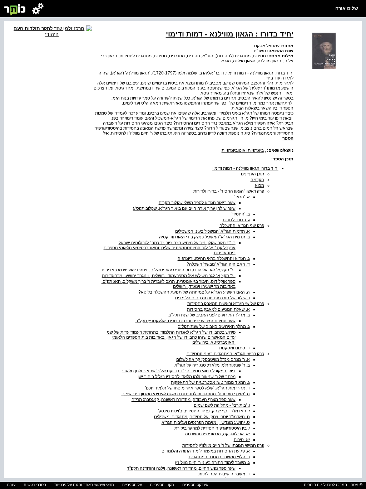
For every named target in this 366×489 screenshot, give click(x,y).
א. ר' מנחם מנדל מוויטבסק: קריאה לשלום (213, 359)
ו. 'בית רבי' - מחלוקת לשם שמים (222, 405)
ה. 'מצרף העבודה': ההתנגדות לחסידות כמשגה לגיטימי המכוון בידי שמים (186, 393)
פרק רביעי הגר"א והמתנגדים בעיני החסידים (225, 353)
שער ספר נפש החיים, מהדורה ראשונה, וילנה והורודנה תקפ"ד (181, 468)
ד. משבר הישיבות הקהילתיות (224, 473)
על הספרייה (132, 485)
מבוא (259, 185)
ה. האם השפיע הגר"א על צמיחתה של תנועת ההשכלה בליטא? (194, 292)
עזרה (11, 485)
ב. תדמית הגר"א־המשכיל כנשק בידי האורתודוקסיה (204, 236)
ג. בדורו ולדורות (236, 219)
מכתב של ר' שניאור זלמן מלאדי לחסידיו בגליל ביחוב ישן (187, 376)
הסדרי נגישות (35, 485)
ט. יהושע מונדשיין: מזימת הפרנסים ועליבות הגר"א (206, 422)
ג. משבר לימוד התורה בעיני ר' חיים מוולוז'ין (212, 462)
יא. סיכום (242, 439)
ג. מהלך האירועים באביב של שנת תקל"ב (214, 326)
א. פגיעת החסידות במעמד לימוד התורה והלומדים (206, 451)
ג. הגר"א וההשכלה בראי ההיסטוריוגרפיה (214, 258)
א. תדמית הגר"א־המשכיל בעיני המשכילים (212, 231)
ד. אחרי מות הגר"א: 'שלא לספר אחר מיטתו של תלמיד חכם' (197, 388)
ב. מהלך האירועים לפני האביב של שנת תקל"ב (209, 315)
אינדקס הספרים (195, 485)
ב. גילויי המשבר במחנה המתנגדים (219, 456)
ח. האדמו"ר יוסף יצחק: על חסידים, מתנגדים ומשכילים (202, 416)
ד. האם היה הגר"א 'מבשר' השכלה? (218, 264)
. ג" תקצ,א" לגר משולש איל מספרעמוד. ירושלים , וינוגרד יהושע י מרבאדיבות (169, 275)
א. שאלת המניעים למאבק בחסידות (218, 309)
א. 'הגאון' (242, 196)
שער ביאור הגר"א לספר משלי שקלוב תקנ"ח (197, 202)
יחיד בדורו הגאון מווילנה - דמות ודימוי (245, 168)
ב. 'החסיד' (241, 214)
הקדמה (257, 179)
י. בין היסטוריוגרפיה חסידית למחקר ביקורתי (211, 428)
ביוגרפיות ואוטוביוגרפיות (243, 150)
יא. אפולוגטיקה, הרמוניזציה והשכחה (217, 433)
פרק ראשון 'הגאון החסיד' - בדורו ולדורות (228, 191)
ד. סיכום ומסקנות (234, 347)
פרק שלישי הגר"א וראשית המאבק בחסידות (225, 303)
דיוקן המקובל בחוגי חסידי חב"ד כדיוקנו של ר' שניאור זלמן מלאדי (179, 370)
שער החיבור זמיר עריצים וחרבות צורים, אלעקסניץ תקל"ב (185, 320)
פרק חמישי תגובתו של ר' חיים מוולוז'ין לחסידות (223, 445)
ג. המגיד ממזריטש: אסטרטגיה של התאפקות (210, 382)
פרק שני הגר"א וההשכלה (241, 225)
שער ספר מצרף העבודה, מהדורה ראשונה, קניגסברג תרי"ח (184, 399)
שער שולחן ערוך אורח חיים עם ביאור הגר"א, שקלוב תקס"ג (184, 208)
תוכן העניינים (252, 173)
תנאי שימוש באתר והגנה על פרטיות (84, 485)
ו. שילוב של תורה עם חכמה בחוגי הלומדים (212, 297)
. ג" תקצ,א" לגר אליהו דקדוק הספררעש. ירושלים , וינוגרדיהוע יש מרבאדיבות (169, 269)
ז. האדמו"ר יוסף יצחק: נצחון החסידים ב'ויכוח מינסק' (204, 410)
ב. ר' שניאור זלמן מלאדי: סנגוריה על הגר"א (212, 365)
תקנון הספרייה (162, 485)
